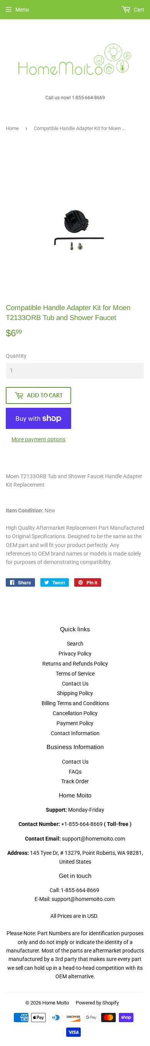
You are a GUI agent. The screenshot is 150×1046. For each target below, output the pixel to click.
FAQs (75, 772)
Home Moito (55, 1003)
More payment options (38, 439)
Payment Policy (75, 723)
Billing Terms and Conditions (75, 703)
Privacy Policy (75, 654)
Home (12, 128)
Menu (22, 10)
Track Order (75, 781)
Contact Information (75, 733)
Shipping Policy (75, 693)
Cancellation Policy (75, 713)
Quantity (16, 356)
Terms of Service (75, 674)
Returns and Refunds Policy (75, 664)
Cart (138, 10)
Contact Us (75, 684)
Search (75, 644)
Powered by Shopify (97, 1003)
